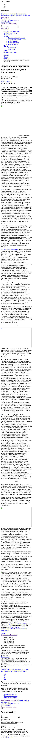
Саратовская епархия (10, 33)
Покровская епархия (10, 694)
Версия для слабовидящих (8, 23)
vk (5, 677)
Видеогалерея (12, 47)
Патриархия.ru (5, 657)
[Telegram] (9, 83)
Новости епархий (13, 41)
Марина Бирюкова (6, 81)
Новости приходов (13, 42)
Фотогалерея (11, 49)
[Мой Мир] (14, 83)
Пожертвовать (5, 19)
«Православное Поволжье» (9, 635)
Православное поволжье (15, 14)
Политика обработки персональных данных (14, 671)
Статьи (6, 50)
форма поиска (5, 17)
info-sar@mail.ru (5, 22)
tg (4, 675)
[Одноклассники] (7, 83)
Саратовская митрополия (11, 31)
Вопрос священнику (10, 52)
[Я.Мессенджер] (2, 83)
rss (5, 679)
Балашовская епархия (10, 696)
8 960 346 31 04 (14, 20)
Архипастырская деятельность (17, 39)
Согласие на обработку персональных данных (14, 669)
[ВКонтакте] (4, 83)
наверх (3, 633)
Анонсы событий (13, 44)
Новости (6, 36)
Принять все (8, 737)
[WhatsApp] (12, 83)
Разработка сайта (23, 700)
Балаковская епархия (10, 697)
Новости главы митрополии (16, 38)
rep (5, 674)
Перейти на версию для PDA (9, 700)
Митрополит (8, 35)
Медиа (6, 46)
